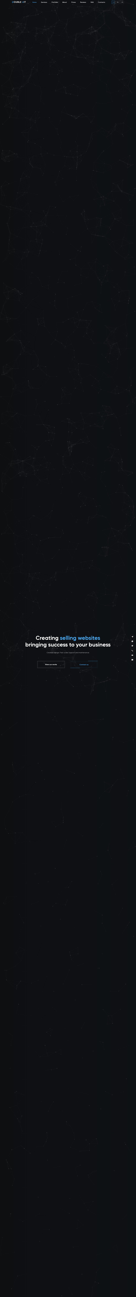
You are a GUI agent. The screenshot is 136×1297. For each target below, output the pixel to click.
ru (118, 2)
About (64, 2)
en (113, 2)
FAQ (92, 2)
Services (44, 2)
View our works (51, 664)
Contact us (84, 665)
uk (122, 2)
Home (34, 2)
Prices (73, 2)
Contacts (101, 2)
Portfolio (55, 2)
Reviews (83, 2)
